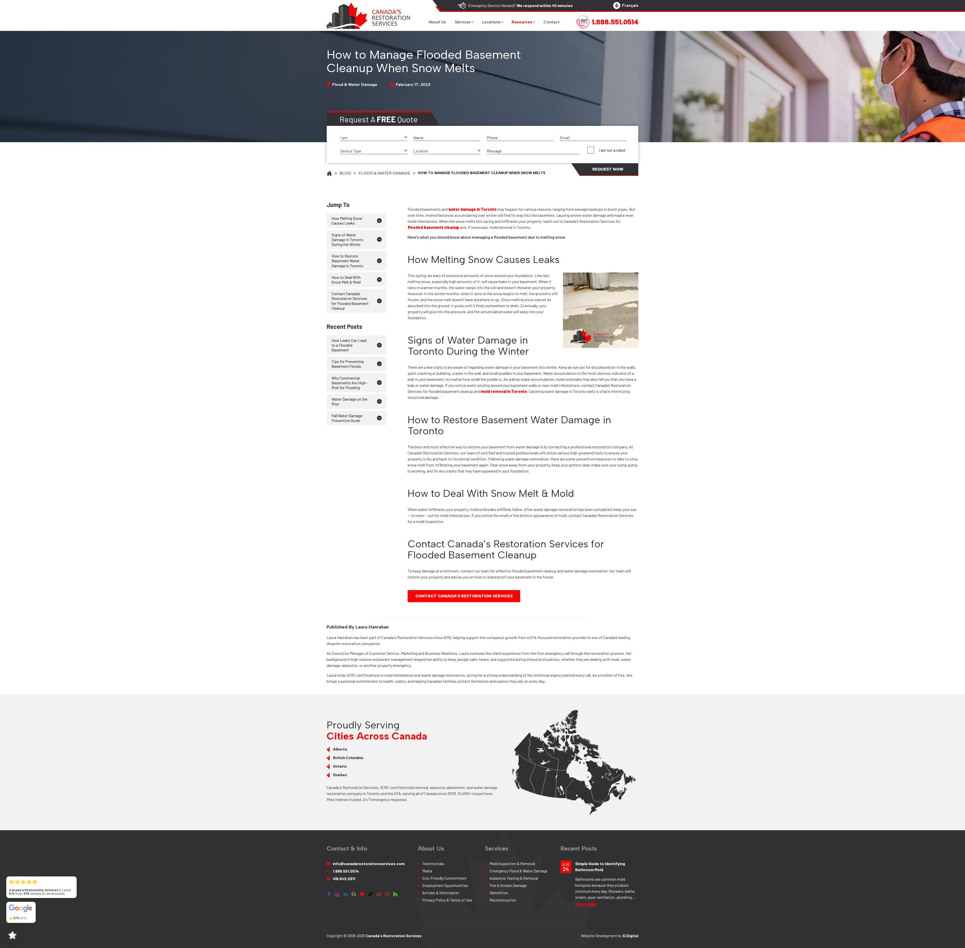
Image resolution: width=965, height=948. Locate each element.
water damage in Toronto (472, 209)
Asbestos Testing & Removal (514, 878)
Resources (522, 22)
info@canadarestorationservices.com (369, 863)
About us (437, 22)
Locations (491, 22)
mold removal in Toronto (503, 391)
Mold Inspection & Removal (512, 863)
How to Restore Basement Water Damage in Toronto (347, 260)
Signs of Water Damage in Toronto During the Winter (347, 239)
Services (463, 22)
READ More (586, 904)
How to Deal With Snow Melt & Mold (346, 279)
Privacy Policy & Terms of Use (447, 900)
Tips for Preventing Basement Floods (347, 363)
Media (427, 870)
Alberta (340, 749)
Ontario (340, 766)
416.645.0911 (344, 878)
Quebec (340, 774)
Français (630, 5)
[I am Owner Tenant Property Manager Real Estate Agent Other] (373, 138)
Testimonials (433, 863)
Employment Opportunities (445, 885)
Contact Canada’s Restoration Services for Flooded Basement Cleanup (350, 300)
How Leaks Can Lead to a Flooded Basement (348, 345)
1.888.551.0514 (346, 871)
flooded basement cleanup (433, 227)
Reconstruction (503, 900)
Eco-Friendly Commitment (444, 878)
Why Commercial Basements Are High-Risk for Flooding (349, 383)
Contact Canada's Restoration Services (464, 596)
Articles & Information (440, 892)
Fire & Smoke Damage (508, 885)
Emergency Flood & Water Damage (518, 870)
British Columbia (348, 757)
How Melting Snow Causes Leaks (346, 220)
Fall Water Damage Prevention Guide (346, 418)
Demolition (499, 892)
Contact (552, 22)
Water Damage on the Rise (349, 401)
